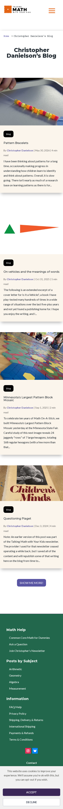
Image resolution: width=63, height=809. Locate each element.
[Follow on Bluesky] (35, 751)
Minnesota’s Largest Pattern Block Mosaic (28, 399)
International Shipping (22, 726)
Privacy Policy (17, 713)
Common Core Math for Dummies (29, 637)
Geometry (15, 675)
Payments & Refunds (21, 733)
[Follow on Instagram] (28, 751)
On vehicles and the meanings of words (31, 271)
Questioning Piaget (17, 518)
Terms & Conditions (21, 739)
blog (8, 133)
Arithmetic (15, 669)
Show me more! (31, 582)
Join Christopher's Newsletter (27, 650)
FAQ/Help (15, 707)
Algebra (14, 682)
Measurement (17, 688)
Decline (31, 802)
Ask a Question (18, 644)
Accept (31, 792)
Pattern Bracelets (16, 143)
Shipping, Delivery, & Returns (26, 720)
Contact (31, 762)
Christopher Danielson (20, 150)
